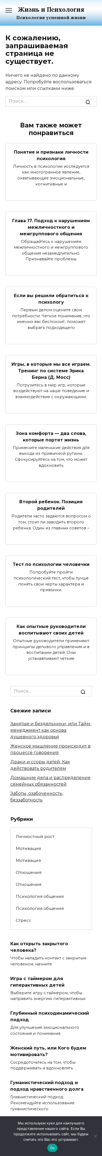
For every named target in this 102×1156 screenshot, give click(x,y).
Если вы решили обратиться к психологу (51, 299)
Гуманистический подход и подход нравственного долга (47, 1086)
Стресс (23, 920)
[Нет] (95, 1136)
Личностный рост (35, 836)
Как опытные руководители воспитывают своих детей (51, 630)
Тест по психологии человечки (51, 564)
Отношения (28, 872)
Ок (52, 1148)
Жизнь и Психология (51, 9)
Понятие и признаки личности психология (51, 155)
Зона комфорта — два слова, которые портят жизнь (51, 436)
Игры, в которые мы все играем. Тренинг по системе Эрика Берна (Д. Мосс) (51, 370)
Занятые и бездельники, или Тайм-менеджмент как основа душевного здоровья (51, 730)
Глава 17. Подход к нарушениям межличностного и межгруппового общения (51, 227)
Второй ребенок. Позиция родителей (51, 505)
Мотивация (28, 848)
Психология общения (40, 896)
